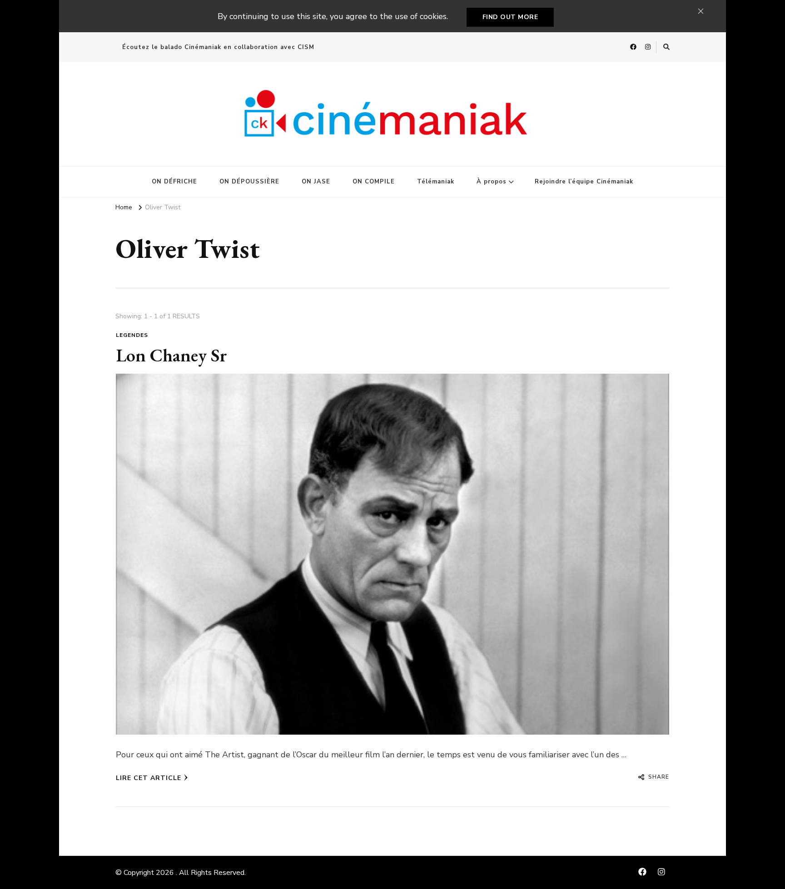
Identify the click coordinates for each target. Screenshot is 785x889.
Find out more (510, 17)
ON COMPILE (374, 182)
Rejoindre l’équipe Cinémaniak (584, 182)
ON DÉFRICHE (174, 182)
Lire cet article (148, 778)
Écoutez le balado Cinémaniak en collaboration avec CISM (218, 47)
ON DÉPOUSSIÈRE (249, 182)
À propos (492, 182)
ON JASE (316, 182)
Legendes (132, 335)
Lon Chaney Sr (171, 355)
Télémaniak (435, 182)
